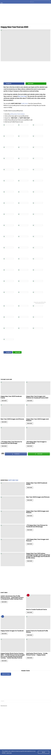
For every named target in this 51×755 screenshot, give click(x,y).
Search (49, 2)
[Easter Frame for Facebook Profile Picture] (38, 622)
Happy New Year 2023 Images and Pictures (37, 419)
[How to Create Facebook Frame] (38, 601)
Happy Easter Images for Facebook (12, 631)
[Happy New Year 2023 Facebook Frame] (13, 388)
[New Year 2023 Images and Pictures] (13, 411)
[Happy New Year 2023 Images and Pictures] (38, 411)
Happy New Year (13, 480)
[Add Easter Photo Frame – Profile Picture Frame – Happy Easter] (38, 645)
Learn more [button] (9, 752)
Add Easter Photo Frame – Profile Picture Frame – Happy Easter (36, 654)
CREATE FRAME (6, 674)
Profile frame (24, 103)
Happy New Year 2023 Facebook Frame (11, 397)
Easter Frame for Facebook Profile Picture (37, 631)
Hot (2, 616)
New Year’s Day (22, 96)
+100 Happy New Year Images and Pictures (37, 540)
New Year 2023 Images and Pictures (12, 419)
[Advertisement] (25, 14)
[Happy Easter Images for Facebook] (13, 622)
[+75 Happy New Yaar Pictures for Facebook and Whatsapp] (13, 433)
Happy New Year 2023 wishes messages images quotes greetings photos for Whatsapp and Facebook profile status (38, 556)
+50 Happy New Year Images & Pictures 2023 (36, 442)
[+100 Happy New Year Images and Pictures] (13, 545)
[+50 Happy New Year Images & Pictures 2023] (38, 433)
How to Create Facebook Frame (36, 609)
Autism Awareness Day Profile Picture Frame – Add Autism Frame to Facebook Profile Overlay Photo (12, 597)
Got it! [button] (43, 752)
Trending (28, 595)
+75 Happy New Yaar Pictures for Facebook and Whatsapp (11, 442)
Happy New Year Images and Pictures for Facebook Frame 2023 (37, 397)
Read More (4, 400)
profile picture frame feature (17, 114)
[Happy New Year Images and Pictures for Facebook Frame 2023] (38, 388)
